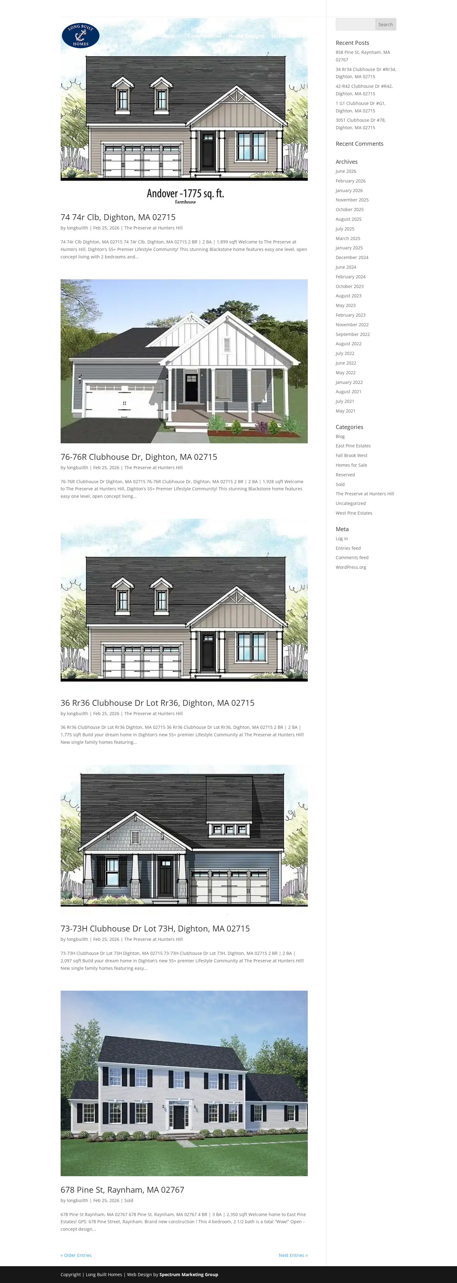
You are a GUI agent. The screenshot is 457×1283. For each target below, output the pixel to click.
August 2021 (349, 391)
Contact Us (382, 37)
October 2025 (350, 209)
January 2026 (349, 190)
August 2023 (349, 296)
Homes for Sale (290, 37)
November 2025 (352, 200)
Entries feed (348, 548)
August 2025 (349, 219)
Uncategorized (351, 503)
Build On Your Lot (339, 37)
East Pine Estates (353, 446)
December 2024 (352, 257)
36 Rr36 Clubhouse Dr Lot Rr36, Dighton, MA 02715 (158, 702)
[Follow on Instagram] (78, 9)
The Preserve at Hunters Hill (153, 228)
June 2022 (346, 363)
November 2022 (352, 325)
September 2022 (353, 334)
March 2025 (348, 238)
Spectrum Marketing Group (188, 1274)
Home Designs (246, 37)
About (166, 37)
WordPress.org (351, 567)
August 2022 (349, 344)
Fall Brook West (351, 455)
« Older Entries (76, 1255)
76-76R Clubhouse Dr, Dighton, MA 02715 (139, 456)
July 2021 (345, 401)
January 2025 (349, 248)
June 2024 (346, 267)
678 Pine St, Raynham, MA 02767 (122, 1189)
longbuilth (77, 228)
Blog (340, 436)
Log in (342, 538)
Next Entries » (293, 1255)
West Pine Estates (354, 513)
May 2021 (346, 411)
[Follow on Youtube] (90, 9)
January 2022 (349, 382)
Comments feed (352, 557)
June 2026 (346, 171)
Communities (205, 37)
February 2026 (351, 181)
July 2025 (345, 229)
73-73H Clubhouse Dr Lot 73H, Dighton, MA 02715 (155, 928)
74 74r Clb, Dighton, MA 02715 (118, 217)
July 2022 (345, 353)
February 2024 (351, 277)
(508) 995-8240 (378, 8)
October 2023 (350, 286)
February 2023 (351, 315)
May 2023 (346, 305)
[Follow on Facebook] (66, 9)
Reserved (345, 475)
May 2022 (346, 372)
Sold (128, 1200)
